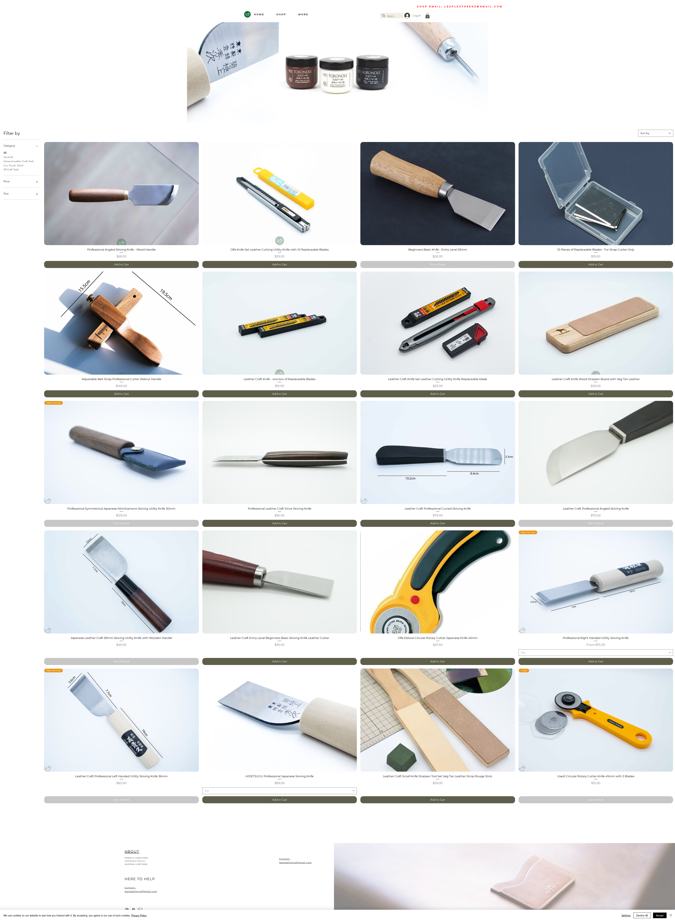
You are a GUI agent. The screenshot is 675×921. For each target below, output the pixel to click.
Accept (660, 915)
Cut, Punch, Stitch (14, 165)
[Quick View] (121, 193)
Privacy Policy (139, 915)
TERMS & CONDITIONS (136, 858)
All (5, 152)
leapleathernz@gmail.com (295, 862)
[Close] (671, 915)
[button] (427, 15)
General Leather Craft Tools (19, 161)
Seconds (8, 157)
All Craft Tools (11, 169)
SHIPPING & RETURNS (136, 864)
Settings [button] (626, 915)
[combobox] (655, 133)
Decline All (642, 915)
